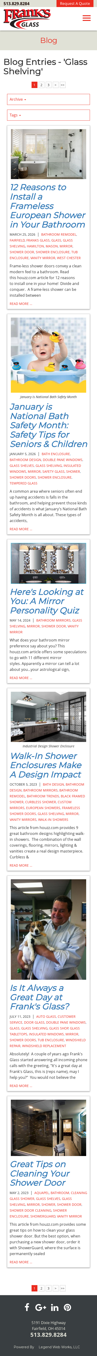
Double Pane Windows (62, 459)
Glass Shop (58, 1028)
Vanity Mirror (42, 258)
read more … (21, 303)
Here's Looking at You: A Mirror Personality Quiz (46, 601)
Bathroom (60, 1193)
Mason (52, 246)
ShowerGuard (42, 1216)
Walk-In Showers (53, 819)
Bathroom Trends (43, 796)
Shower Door (22, 252)
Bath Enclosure (56, 454)
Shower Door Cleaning (30, 1210)
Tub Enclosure (51, 1040)
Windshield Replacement (44, 1046)
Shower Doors (23, 477)
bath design (53, 784)
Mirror (66, 246)
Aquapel (41, 1193)
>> (63, 85)
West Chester (69, 258)
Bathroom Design (25, 459)
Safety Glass (53, 471)
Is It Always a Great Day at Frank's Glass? (39, 997)
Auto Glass (46, 1016)
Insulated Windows (46, 1034)
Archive (17, 99)
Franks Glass (38, 240)
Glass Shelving (49, 465)
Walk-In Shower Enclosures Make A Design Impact (45, 765)
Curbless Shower (40, 802)
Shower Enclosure (53, 252)
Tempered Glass (23, 483)
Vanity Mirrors (23, 819)
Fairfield (17, 240)
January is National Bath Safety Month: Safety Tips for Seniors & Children (48, 425)
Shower (73, 471)
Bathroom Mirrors (53, 620)
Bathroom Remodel (58, 234)
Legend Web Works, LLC (59, 1347)
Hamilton (35, 246)
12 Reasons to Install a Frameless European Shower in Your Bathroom (47, 205)
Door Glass (34, 1022)
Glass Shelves (22, 465)
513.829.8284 (16, 3)
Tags (14, 115)
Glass (56, 240)
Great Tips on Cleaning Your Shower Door (39, 1173)
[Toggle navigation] (86, 18)
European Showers (43, 808)
